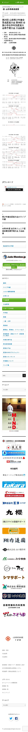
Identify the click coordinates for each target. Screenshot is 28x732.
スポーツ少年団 (7, 205)
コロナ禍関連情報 (9, 291)
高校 (4, 317)
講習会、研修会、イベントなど (13, 329)
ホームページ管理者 (8, 204)
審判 (4, 283)
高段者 (5, 325)
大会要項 (6, 304)
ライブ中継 (7, 287)
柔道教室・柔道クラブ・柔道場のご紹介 (15, 266)
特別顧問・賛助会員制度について (11, 671)
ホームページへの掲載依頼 (9, 682)
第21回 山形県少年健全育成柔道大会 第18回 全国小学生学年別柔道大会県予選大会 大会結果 (13, 23)
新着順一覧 (5, 686)
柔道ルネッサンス (9, 356)
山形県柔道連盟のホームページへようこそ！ (13, 6)
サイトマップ (6, 692)
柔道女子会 (7, 348)
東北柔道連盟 (7, 344)
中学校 (5, 312)
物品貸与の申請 (8, 246)
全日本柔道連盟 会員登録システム (11, 668)
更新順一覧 (5, 689)
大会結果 (9, 187)
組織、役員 (5, 650)
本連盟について (8, 361)
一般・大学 (7, 321)
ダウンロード (11, 189)
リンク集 (6, 365)
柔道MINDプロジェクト (11, 352)
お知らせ (6, 296)
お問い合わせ (20, 2)
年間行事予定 (7, 340)
